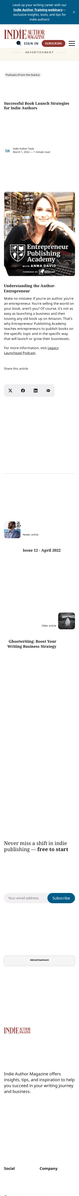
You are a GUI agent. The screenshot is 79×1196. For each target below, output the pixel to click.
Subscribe (53, 43)
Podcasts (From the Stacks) (23, 75)
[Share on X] (10, 390)
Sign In (31, 43)
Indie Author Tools (23, 148)
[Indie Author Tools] (7, 150)
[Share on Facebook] (23, 390)
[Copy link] (48, 390)
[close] (74, 12)
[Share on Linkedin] (35, 390)
